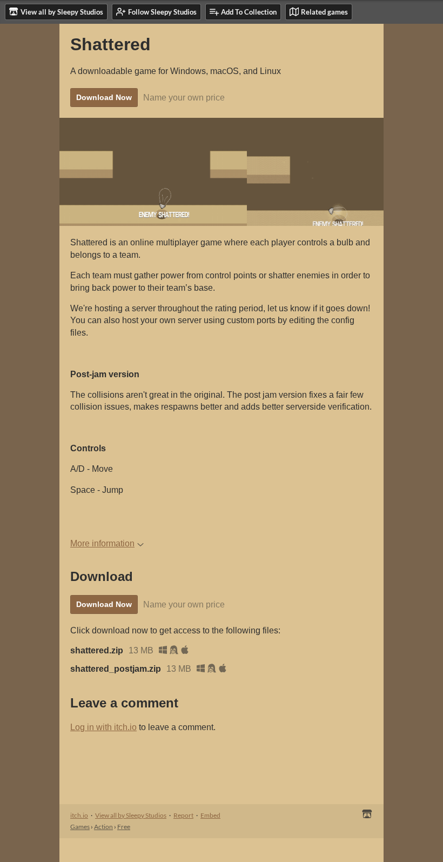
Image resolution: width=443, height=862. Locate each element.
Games (80, 827)
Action (103, 827)
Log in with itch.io (103, 727)
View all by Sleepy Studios (130, 815)
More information (102, 543)
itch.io (79, 815)
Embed (210, 815)
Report (183, 815)
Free (123, 827)
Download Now (104, 97)
